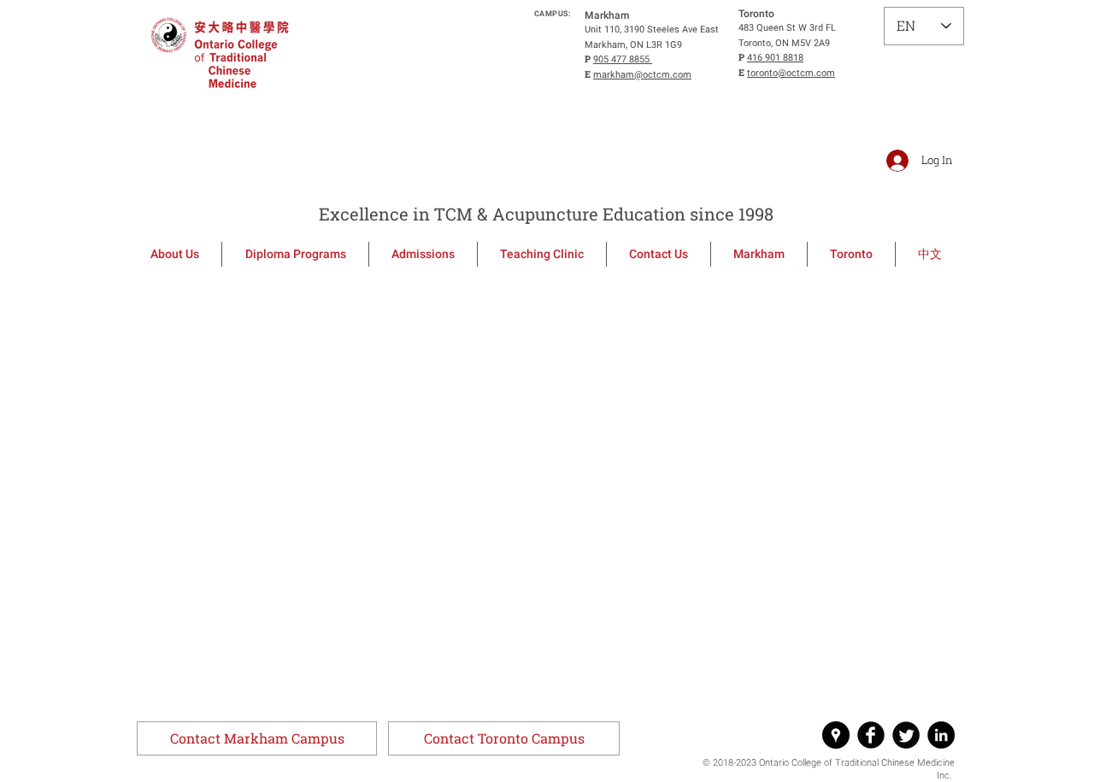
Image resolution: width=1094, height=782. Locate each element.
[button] (257, 738)
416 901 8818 (775, 57)
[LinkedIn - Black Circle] (941, 735)
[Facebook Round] (871, 735)
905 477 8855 (622, 59)
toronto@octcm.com (791, 73)
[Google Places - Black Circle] (836, 735)
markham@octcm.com (642, 74)
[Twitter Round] (906, 735)
